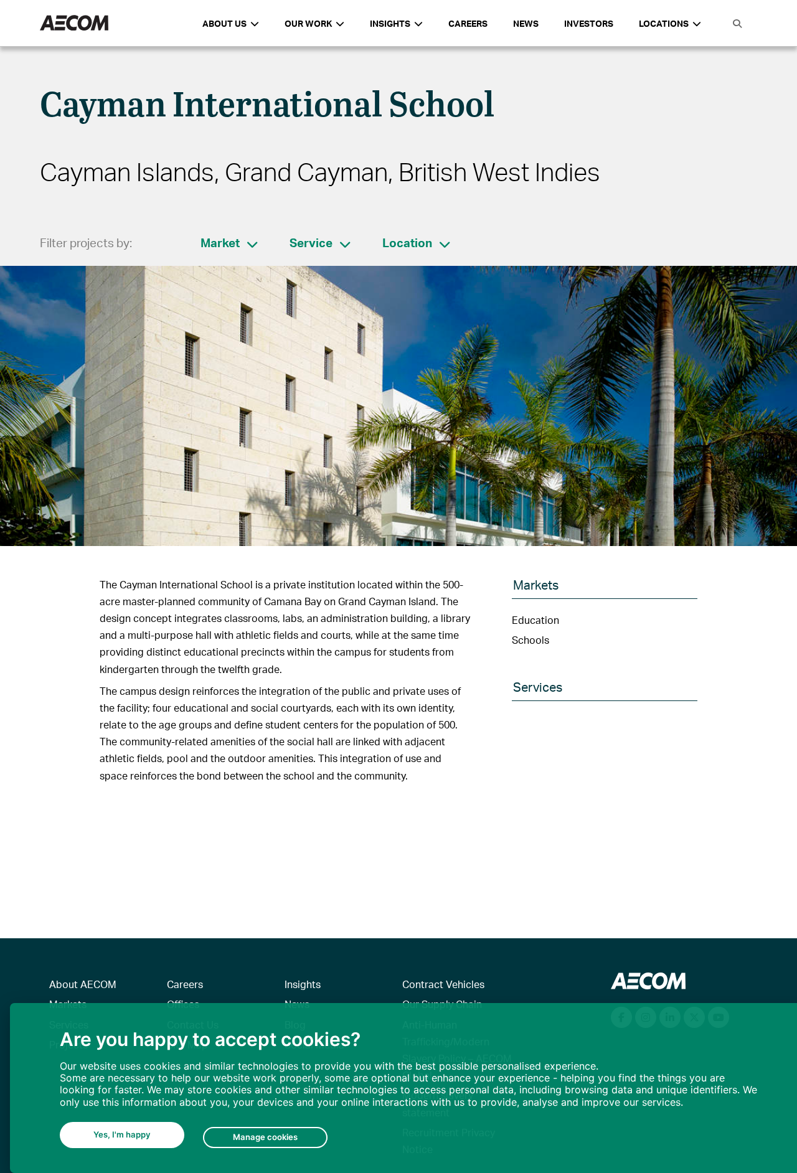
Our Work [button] (308, 23)
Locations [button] (664, 23)
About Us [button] (224, 23)
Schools (530, 639)
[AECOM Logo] (74, 23)
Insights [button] (390, 23)
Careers (468, 23)
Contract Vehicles (443, 984)
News (526, 23)
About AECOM (82, 984)
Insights (303, 984)
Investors (588, 23)
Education (535, 619)
